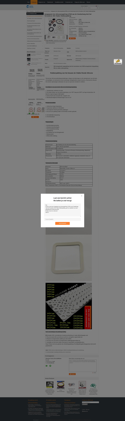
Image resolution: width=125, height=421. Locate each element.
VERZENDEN (62, 223)
